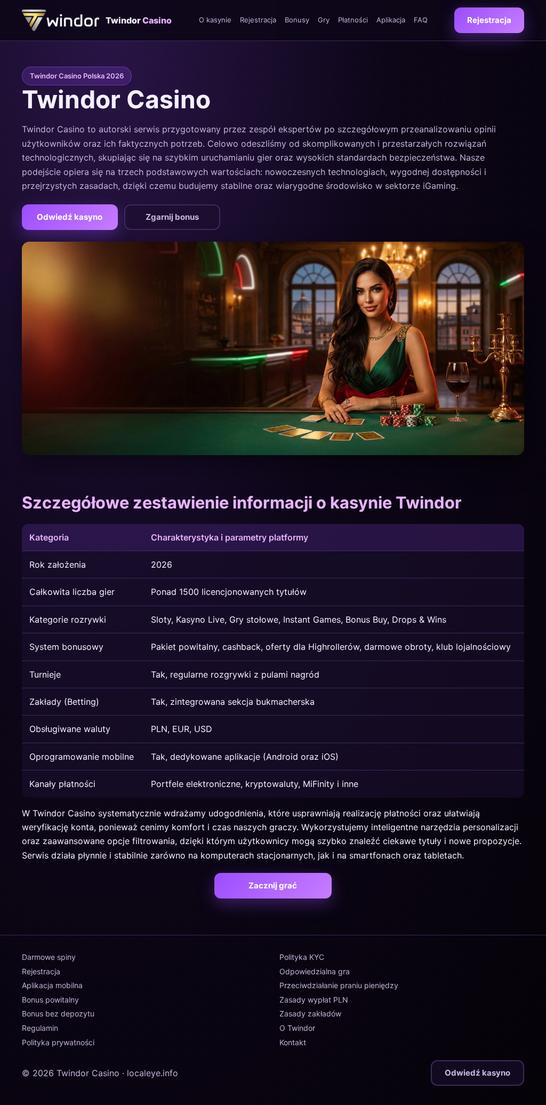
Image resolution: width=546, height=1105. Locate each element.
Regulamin (40, 1027)
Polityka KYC (301, 956)
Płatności (353, 19)
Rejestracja (258, 19)
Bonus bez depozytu (58, 1013)
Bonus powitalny (50, 999)
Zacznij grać (272, 885)
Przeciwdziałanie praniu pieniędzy (338, 985)
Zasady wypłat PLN (313, 999)
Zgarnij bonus (172, 217)
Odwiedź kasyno (69, 217)
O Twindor (297, 1027)
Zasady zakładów (310, 1013)
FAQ (421, 19)
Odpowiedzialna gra (314, 971)
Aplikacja (390, 19)
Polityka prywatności (58, 1042)
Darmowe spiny (49, 956)
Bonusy (297, 19)
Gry (324, 19)
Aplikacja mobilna (52, 985)
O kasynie (215, 19)
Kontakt (292, 1042)
